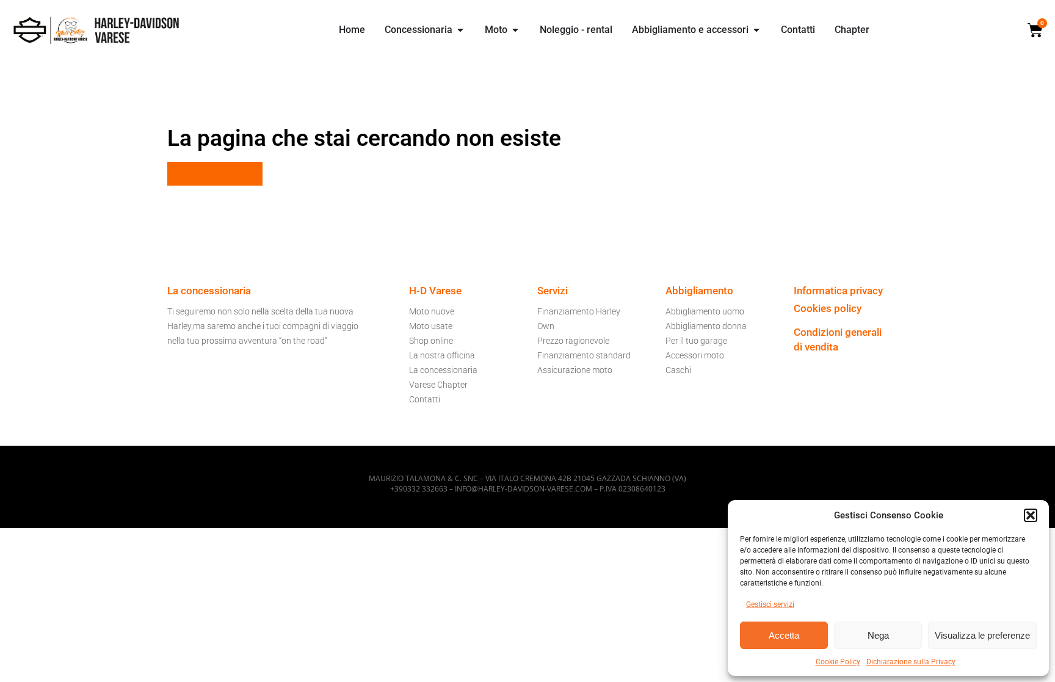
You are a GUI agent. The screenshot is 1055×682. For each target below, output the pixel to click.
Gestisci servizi (770, 604)
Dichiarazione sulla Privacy (910, 662)
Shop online (431, 341)
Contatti (424, 399)
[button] (1030, 515)
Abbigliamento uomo (704, 311)
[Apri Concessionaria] (460, 30)
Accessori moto (694, 355)
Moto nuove (431, 311)
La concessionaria (443, 370)
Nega (878, 635)
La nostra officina (442, 355)
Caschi (678, 370)
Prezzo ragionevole (573, 341)
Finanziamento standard (584, 355)
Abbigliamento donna (706, 326)
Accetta (784, 635)
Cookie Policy (838, 662)
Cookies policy (827, 308)
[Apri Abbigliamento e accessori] (756, 30)
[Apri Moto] (515, 30)
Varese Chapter (438, 385)
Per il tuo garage (696, 341)
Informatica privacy (838, 291)
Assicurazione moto (574, 370)
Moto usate (430, 326)
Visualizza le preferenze (982, 635)
